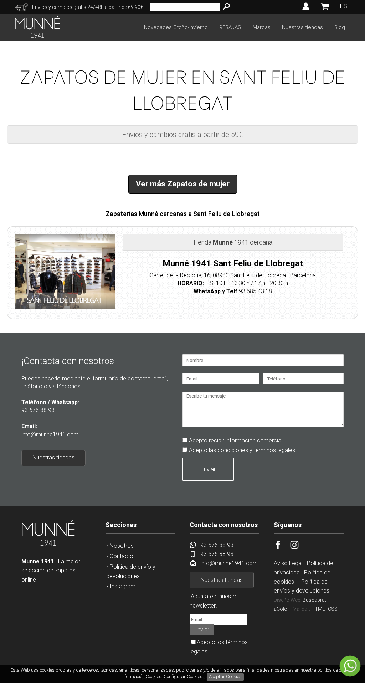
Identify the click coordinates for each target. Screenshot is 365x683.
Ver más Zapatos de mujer (183, 183)
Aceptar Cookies (225, 676)
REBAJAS (230, 27)
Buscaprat (314, 600)
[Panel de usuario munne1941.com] (306, 10)
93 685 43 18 (255, 291)
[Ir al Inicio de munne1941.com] (37, 35)
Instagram (122, 586)
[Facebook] (282, 547)
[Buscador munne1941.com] (226, 7)
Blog (339, 27)
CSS (333, 609)
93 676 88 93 (38, 410)
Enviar (208, 469)
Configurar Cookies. (184, 676)
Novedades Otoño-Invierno (176, 27)
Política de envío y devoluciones (130, 571)
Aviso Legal (288, 563)
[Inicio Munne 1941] (48, 544)
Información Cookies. (142, 676)
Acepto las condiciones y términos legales (242, 450)
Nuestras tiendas (302, 27)
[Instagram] (298, 547)
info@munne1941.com (50, 434)
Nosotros (122, 545)
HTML (318, 609)
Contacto (121, 556)
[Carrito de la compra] (324, 10)
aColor (281, 609)
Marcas (262, 27)
